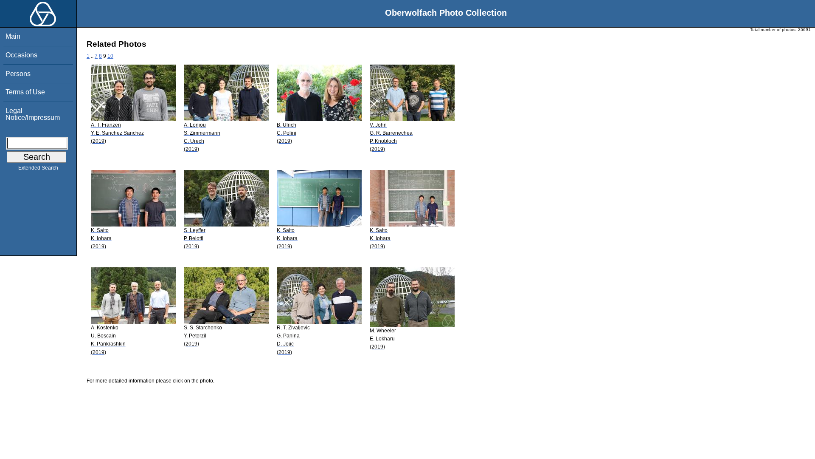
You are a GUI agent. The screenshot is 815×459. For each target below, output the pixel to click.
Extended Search (38, 167)
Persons (18, 73)
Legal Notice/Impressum (33, 114)
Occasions (21, 55)
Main (13, 36)
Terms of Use (25, 92)
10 (110, 56)
